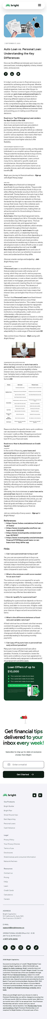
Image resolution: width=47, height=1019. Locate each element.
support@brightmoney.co (13, 928)
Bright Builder (9, 806)
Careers (7, 899)
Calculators (8, 895)
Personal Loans (9, 824)
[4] (11, 379)
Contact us (8, 873)
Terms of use (9, 848)
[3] (41, 331)
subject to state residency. (13, 968)
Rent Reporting (9, 819)
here (4, 988)
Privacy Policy (9, 840)
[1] (11, 171)
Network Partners (10, 861)
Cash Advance (9, 828)
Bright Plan (8, 811)
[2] (35, 247)
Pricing (6, 877)
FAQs (6, 882)
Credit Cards (9, 890)
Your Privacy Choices (12, 844)
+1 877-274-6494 (10, 939)
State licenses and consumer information (20, 857)
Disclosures (8, 853)
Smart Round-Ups (11, 815)
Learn (6, 886)
